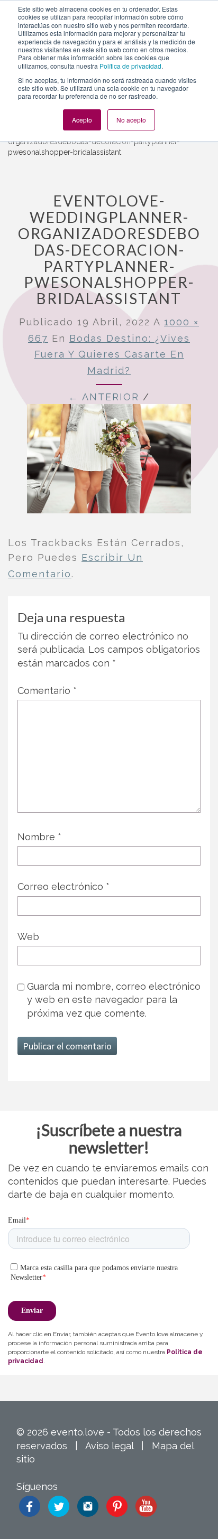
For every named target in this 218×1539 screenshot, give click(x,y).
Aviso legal (109, 1445)
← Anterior (103, 396)
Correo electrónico (63, 886)
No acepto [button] (131, 119)
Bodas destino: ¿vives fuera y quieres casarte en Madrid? (112, 354)
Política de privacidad (130, 65)
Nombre (39, 836)
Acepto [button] (82, 119)
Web (28, 936)
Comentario (47, 690)
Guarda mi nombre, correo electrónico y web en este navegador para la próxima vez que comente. (114, 999)
